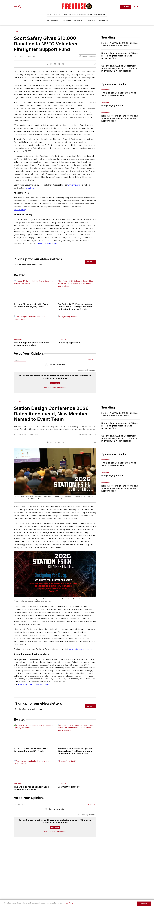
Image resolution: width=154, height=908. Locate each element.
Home (16, 31)
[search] (19, 6)
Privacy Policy (68, 903)
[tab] (20, 360)
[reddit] (59, 64)
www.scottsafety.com (47, 243)
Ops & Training (52, 20)
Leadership (66, 20)
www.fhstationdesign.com (80, 653)
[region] (55, 365)
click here (30, 188)
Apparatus (103, 20)
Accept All (143, 903)
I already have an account (55, 387)
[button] (15, 6)
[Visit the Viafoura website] (90, 370)
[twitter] (55, 64)
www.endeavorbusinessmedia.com (33, 689)
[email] (63, 64)
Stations (92, 20)
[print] (95, 64)
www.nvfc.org (73, 185)
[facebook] (48, 64)
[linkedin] (51, 64)
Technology (79, 20)
